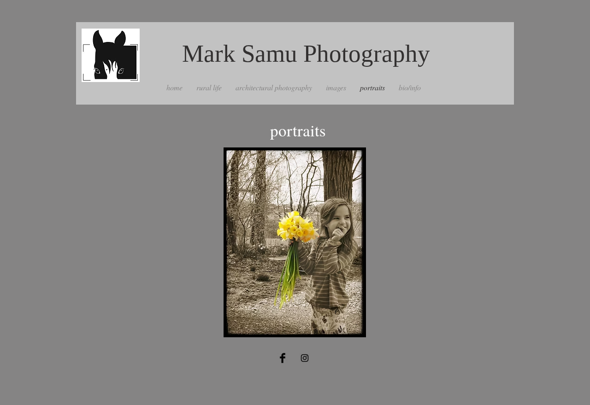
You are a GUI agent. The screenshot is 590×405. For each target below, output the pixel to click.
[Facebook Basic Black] (282, 358)
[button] (294, 242)
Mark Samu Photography (306, 53)
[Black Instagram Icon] (305, 358)
